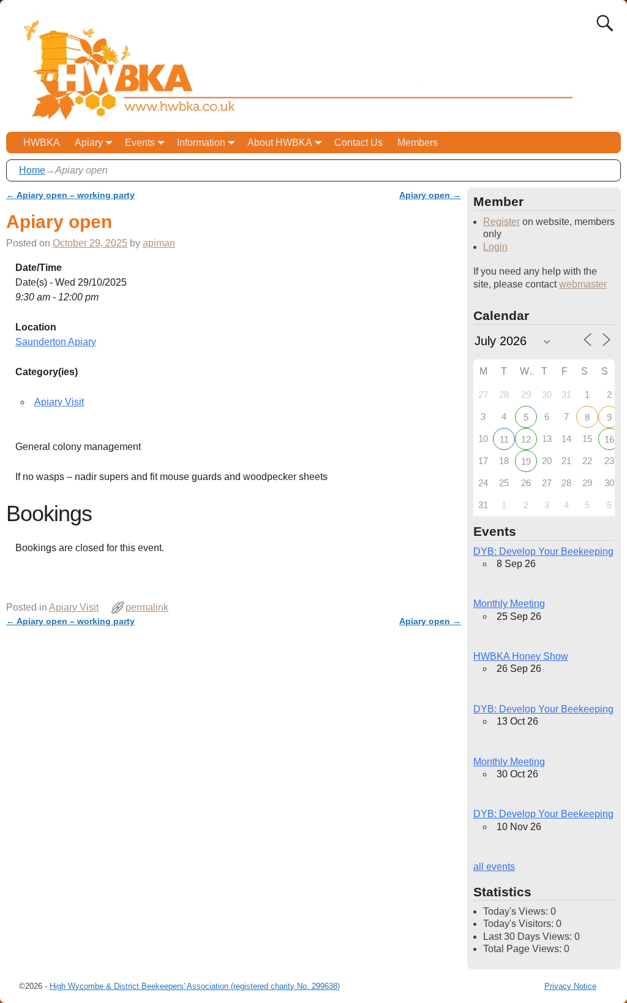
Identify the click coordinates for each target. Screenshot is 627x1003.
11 (504, 439)
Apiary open (430, 195)
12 (526, 439)
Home (32, 170)
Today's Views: (516, 911)
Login (495, 247)
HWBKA (41, 142)
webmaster (583, 284)
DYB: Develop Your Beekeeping (543, 551)
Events (140, 142)
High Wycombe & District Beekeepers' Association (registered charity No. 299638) (195, 986)
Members (417, 142)
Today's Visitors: (519, 923)
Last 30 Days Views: (528, 936)
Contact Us (358, 142)
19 (526, 461)
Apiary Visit (59, 402)
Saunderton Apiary (55, 342)
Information (201, 142)
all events (494, 866)
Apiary (89, 142)
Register (501, 221)
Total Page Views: (523, 949)
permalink (147, 607)
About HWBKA (279, 142)
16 (609, 439)
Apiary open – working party (70, 195)
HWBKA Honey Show (520, 656)
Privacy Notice (570, 986)
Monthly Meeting (509, 603)
